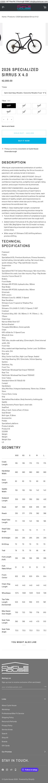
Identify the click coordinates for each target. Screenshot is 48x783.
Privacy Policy (7, 725)
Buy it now (24, 141)
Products (11, 17)
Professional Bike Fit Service (13, 713)
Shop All (5, 737)
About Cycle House (9, 705)
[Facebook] (3, 770)
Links (4, 699)
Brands (4, 741)
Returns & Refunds (9, 721)
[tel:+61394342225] (16, 770)
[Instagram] (7, 770)
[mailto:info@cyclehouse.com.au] (11, 770)
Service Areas (7, 729)
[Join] (44, 686)
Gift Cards (6, 745)
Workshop (6, 709)
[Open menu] (5, 7)
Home (4, 17)
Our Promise (7, 752)
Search (4, 733)
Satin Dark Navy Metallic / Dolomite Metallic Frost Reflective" (25, 93)
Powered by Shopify (26, 779)
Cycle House (8, 779)
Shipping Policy (8, 717)
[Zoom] (8, 59)
